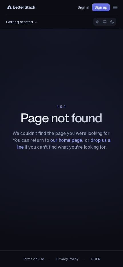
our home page (66, 140)
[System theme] (104, 21)
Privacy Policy (67, 259)
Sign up (100, 7)
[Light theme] (97, 21)
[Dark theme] (112, 21)
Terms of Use (33, 259)
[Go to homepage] (21, 7)
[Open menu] (115, 7)
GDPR (95, 259)
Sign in (83, 7)
